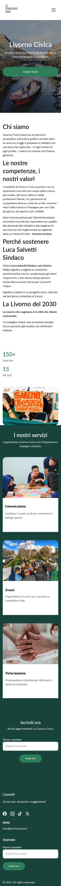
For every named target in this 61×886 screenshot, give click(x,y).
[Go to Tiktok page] (20, 814)
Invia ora (30, 758)
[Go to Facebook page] (5, 814)
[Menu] (54, 10)
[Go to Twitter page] (27, 814)
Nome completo (12, 739)
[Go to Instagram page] (12, 814)
